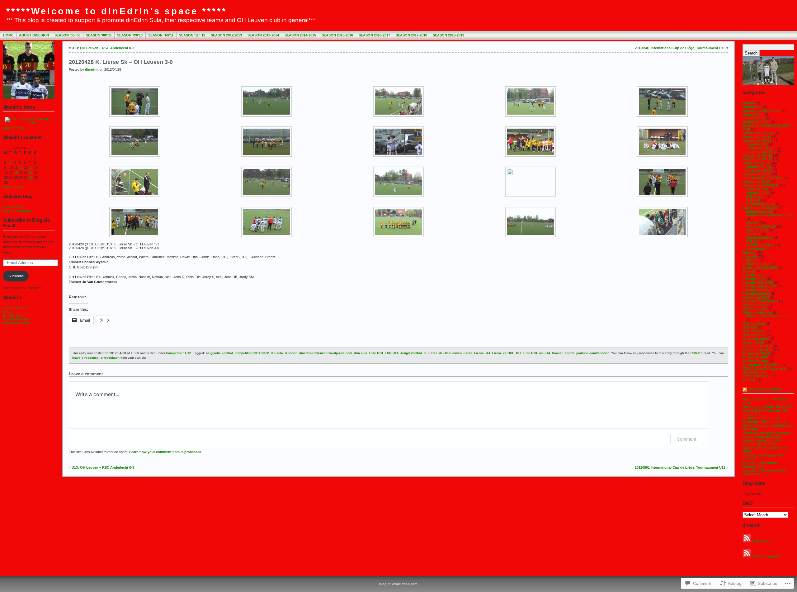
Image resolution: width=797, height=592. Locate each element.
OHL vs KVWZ (754, 331)
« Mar (7, 187)
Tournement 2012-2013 (764, 178)
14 (31, 167)
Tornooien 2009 (755, 361)
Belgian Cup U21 (756, 122)
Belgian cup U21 (759, 211)
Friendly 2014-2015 (758, 282)
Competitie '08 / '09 (758, 133)
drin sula (750, 256)
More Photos (13, 128)
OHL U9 (752, 241)
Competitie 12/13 (756, 174)
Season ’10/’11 (160, 35)
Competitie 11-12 (756, 163)
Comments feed (16, 319)
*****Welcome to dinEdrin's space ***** (116, 11)
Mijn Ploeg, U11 (755, 308)
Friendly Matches (757, 290)
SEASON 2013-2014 (263, 35)
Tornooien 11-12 (759, 170)
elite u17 (749, 271)
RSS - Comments (17, 211)
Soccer (557, 353)
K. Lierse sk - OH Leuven (443, 353)
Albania (749, 103)
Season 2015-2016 (337, 35)
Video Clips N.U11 (757, 376)
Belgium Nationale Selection (769, 215)
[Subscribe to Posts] (747, 541)
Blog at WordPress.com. (398, 584)
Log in (8, 312)
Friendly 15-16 (757, 193)
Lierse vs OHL (503, 353)
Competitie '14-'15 (757, 159)
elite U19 (753, 234)
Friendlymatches (759, 237)
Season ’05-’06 (67, 35)
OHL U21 (753, 200)
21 (31, 172)
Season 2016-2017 (374, 35)
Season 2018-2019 (448, 35)
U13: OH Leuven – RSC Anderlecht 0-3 (103, 48)
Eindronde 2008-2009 (760, 267)
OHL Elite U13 (526, 353)
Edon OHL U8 (757, 189)
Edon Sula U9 (757, 230)
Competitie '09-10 (757, 137)
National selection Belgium (768, 316)
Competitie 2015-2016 (760, 185)
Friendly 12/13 (754, 279)
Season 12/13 (753, 342)
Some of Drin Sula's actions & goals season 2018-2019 (767, 434)
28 (31, 177)
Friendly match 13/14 (759, 286)
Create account (15, 308)
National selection (757, 312)
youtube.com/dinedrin (592, 353)
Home (8, 35)
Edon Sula (751, 260)
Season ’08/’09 (98, 35)
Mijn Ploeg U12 (755, 305)
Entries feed (13, 315)
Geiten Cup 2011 (762, 152)
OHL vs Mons (754, 335)
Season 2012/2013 (226, 35)
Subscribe (16, 276)
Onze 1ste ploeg (756, 338)
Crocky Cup (755, 118)
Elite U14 (391, 353)
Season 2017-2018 (411, 35)
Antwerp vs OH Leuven (761, 110)
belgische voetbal (219, 353)
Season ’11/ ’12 (192, 35)
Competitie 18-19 (756, 181)
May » (19, 187)
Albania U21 (752, 107)
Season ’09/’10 (130, 35)
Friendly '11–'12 (758, 166)
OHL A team (756, 196)
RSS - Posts (12, 207)
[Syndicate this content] (745, 390)
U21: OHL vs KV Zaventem (764, 368)
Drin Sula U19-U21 (760, 226)
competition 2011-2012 (252, 353)
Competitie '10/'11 (757, 140)
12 (21, 167)
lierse (468, 353)
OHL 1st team (754, 323)
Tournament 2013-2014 (761, 365)
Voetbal (749, 379)
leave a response (85, 357)
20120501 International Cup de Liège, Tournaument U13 (680, 48)
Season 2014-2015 (300, 35)
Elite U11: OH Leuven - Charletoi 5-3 (761, 464)
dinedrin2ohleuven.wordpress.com (325, 353)
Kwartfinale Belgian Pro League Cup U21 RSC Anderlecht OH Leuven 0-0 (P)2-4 (764, 445)
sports (569, 353)
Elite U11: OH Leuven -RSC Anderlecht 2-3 (764, 472)
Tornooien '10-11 (759, 148)
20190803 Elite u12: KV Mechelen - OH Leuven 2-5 (764, 420)
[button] (135, 101)
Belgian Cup (753, 114)
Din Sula (749, 252)
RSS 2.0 (697, 353)
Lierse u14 (482, 353)
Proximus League (760, 245)
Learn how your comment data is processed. (165, 452)
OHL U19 (750, 327)
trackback (112, 357)
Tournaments (756, 249)
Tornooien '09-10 (756, 353)
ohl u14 (544, 353)
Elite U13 (376, 353)
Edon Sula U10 (758, 264)
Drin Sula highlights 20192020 (767, 407)
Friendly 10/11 (757, 144)
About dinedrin (34, 35)
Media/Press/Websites (760, 301)
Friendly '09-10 (754, 275)
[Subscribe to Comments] (747, 556)
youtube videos (764, 388)
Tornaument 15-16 (760, 204)
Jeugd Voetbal (411, 353)
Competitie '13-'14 (757, 155)
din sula (752, 223)
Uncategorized (754, 372)
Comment (686, 439)
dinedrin (92, 69)
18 (16, 172)
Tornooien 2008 (755, 357)
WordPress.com (16, 323)
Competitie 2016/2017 (760, 208)
